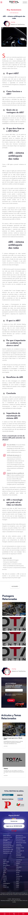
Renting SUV (19, 839)
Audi (4, 867)
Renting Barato (7, 844)
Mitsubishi (19, 867)
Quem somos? (7, 835)
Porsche (18, 870)
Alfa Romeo (6, 861)
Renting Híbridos (7, 847)
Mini (17, 865)
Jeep (4, 881)
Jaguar (5, 879)
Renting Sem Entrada (6, 839)
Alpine (5, 863)
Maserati (18, 861)
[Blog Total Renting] (16, 831)
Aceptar (11, 700)
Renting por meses (21, 842)
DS (4, 874)
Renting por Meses (8, 845)
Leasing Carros (7, 853)
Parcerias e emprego (19, 854)
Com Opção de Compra (20, 851)
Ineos (17, 885)
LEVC (17, 887)
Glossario (15, 586)
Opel (17, 869)
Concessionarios (20, 857)
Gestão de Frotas (7, 837)
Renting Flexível (7, 842)
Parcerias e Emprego (5, 900)
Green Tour (6, 887)
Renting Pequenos (8, 849)
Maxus (5, 885)
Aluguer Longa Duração (20, 848)
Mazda (18, 863)
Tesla (17, 881)
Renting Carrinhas (21, 837)
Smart (17, 874)
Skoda (17, 872)
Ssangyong (19, 876)
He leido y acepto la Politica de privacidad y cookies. (14, 695)
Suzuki (18, 879)
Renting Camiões (20, 840)
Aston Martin (6, 865)
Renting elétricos (7, 851)
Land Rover (19, 860)
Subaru (18, 878)
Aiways (5, 860)
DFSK (4, 872)
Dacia (4, 870)
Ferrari (5, 876)
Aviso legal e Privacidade (16, 900)
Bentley (5, 869)
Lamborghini (6, 883)
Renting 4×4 (19, 835)
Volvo (17, 883)
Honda (5, 878)
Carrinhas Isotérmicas (19, 845)
